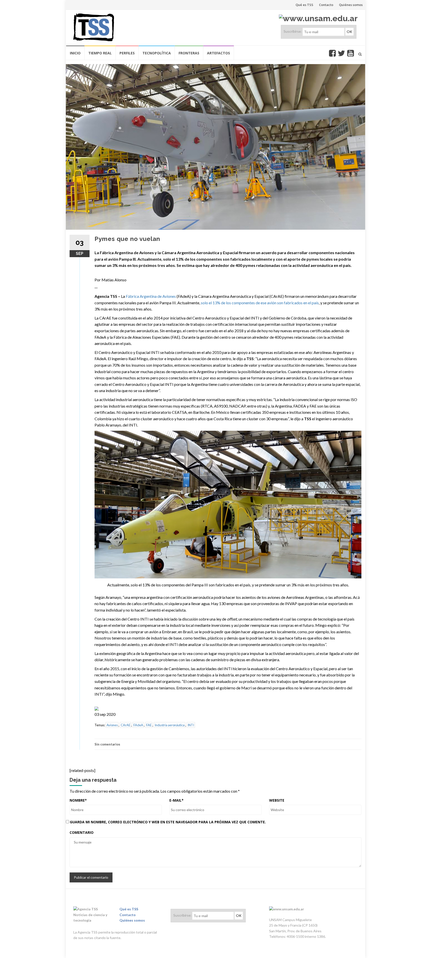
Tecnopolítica (156, 53)
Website (276, 800)
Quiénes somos (351, 4)
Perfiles (127, 53)
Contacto (326, 4)
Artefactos (218, 53)
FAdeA (138, 725)
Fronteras (189, 53)
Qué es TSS (304, 4)
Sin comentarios (107, 744)
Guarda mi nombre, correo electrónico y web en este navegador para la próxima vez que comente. (168, 822)
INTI (191, 725)
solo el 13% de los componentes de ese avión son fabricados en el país (260, 302)
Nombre (78, 800)
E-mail (176, 800)
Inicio (75, 53)
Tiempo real (100, 53)
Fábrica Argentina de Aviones (151, 296)
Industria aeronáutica (170, 725)
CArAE (125, 725)
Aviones (112, 725)
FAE (149, 725)
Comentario (82, 832)
